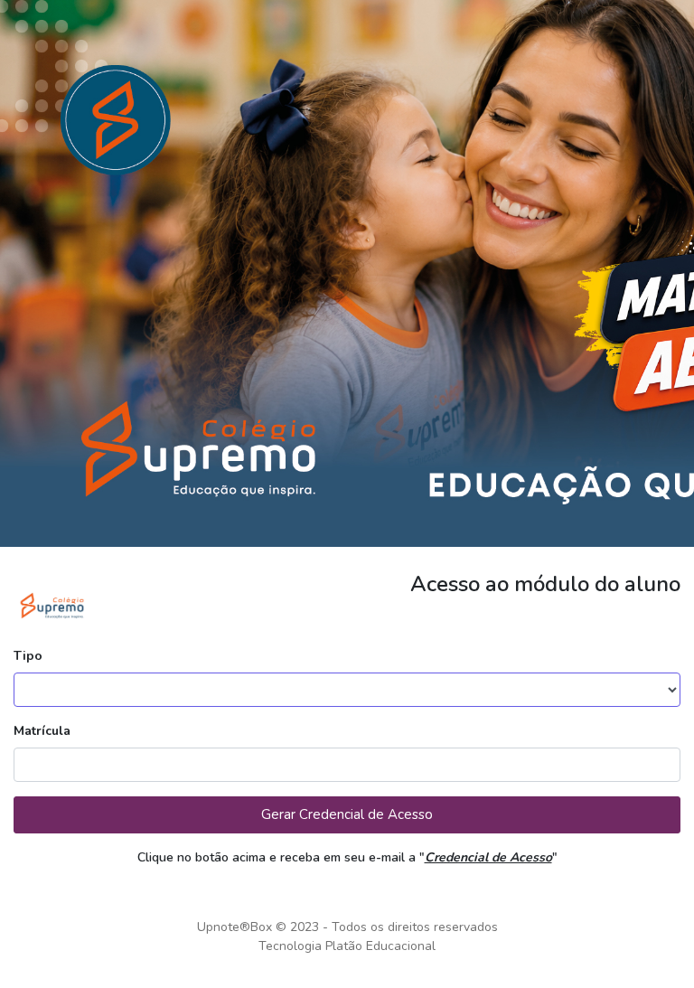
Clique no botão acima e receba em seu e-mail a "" (347, 857)
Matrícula (42, 730)
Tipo (28, 655)
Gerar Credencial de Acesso (347, 814)
